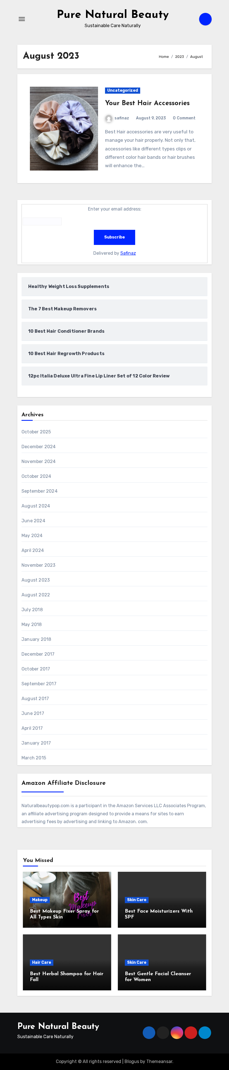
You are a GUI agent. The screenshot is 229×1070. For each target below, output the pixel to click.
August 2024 (36, 506)
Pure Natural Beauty (113, 15)
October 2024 (36, 476)
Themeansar (159, 1061)
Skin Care (136, 899)
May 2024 (32, 535)
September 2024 (40, 491)
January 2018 (36, 639)
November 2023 (39, 565)
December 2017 (38, 654)
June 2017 (33, 713)
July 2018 (32, 609)
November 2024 (39, 461)
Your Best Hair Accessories (147, 103)
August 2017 (35, 698)
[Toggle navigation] (21, 19)
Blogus (132, 1061)
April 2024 (33, 550)
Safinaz (128, 253)
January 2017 (36, 743)
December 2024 (39, 446)
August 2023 (36, 580)
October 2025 (36, 431)
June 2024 (33, 520)
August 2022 (36, 594)
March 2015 (34, 757)
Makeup (39, 899)
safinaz (122, 118)
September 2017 (39, 683)
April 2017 (32, 728)
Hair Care (41, 962)
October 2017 (36, 669)
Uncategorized (122, 90)
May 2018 (32, 624)
